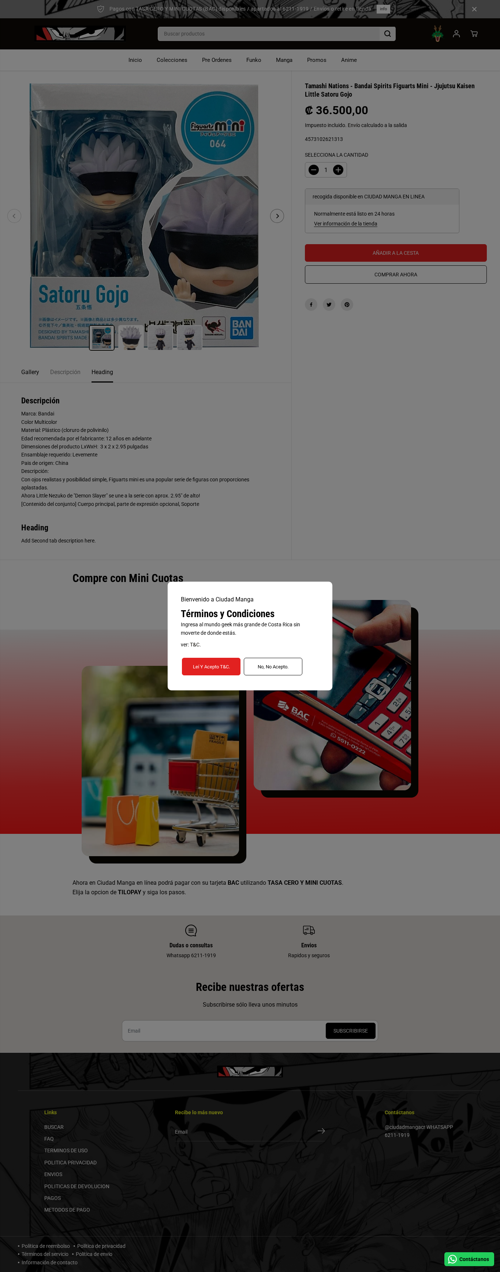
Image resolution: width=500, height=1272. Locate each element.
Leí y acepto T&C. (211, 666)
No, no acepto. (273, 666)
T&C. (195, 645)
